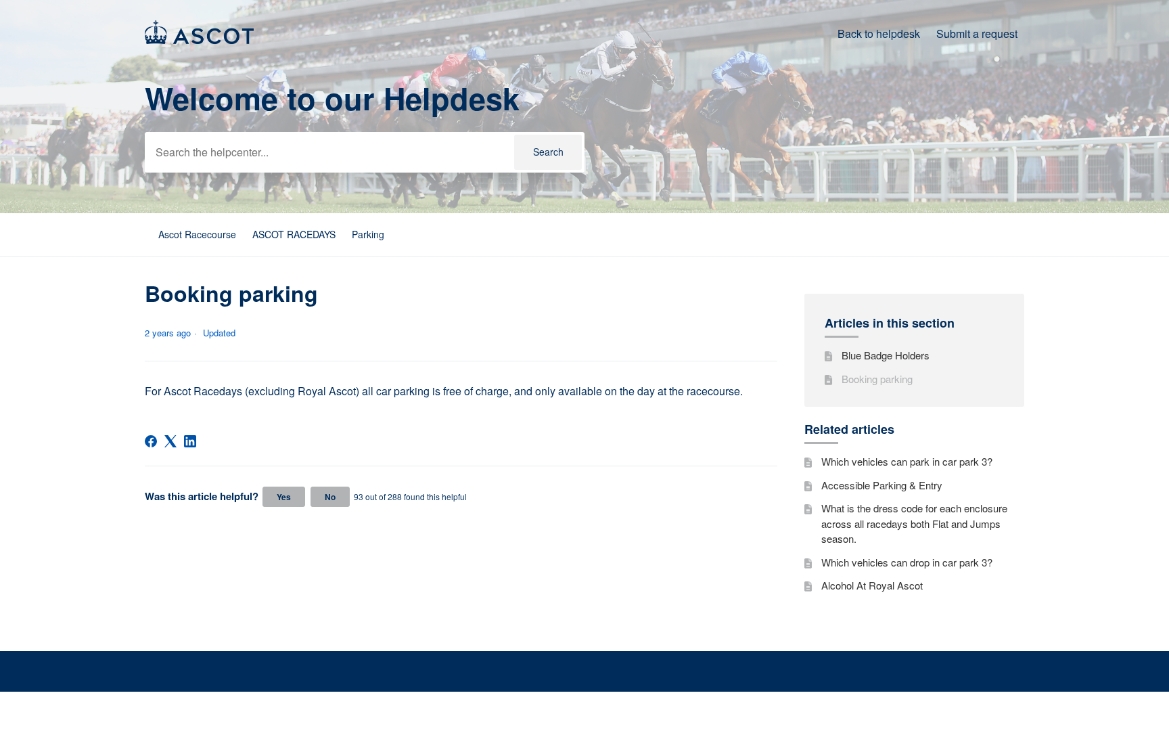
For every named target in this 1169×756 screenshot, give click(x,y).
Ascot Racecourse (197, 234)
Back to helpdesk (879, 33)
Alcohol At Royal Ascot (872, 585)
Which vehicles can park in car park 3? (906, 461)
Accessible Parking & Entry (881, 485)
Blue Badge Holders (886, 355)
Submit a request (976, 33)
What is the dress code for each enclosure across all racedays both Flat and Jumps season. (914, 523)
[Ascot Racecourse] (199, 39)
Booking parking (877, 379)
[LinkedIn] (190, 441)
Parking (368, 234)
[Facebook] (151, 441)
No (330, 497)
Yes (284, 497)
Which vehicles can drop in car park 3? (906, 562)
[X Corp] (170, 441)
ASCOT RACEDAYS (294, 234)
